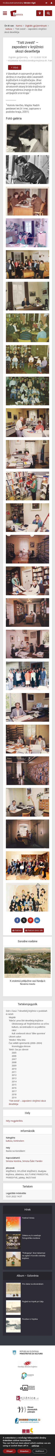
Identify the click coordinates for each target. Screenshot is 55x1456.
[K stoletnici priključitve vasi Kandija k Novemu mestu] (27, 962)
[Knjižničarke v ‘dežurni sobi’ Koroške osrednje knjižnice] (27, 232)
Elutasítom (24, 1451)
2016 (14, 1088)
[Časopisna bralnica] (27, 770)
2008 (14, 1062)
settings (35, 1445)
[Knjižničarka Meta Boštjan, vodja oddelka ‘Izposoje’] (27, 422)
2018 (14, 1094)
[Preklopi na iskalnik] (48, 13)
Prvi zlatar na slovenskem (32, 1284)
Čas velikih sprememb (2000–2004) (25, 1043)
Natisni (18, 930)
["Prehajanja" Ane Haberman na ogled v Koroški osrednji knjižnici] (13, 1259)
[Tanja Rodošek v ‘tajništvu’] (27, 644)
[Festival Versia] (13, 1224)
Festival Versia (28, 1218)
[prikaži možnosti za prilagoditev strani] (46, 2)
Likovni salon (15, 1036)
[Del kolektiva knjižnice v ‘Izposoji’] (27, 201)
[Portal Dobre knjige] (27, 1421)
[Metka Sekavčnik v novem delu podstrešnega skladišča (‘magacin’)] (27, 486)
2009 (14, 1065)
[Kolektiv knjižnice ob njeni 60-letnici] (27, 865)
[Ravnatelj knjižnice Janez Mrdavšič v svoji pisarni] (27, 296)
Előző (15, 67)
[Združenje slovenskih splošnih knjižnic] (27, 1399)
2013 (14, 1078)
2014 (14, 1081)
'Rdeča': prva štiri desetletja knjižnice (26, 1020)
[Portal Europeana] (27, 1376)
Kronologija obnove (21, 1046)
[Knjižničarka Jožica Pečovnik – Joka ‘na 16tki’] (27, 549)
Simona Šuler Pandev (32, 1161)
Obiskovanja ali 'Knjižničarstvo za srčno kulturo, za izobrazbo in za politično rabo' (30, 1027)
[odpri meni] (5, 13)
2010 (14, 1068)
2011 (14, 1072)
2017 (14, 1091)
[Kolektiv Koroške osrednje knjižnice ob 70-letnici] (27, 897)
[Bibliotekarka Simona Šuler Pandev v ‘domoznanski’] (27, 802)
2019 (14, 1097)
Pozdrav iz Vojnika (30, 1319)
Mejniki (12, 1017)
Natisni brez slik (35, 930)
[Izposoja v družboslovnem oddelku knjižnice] (27, 580)
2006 (14, 1055)
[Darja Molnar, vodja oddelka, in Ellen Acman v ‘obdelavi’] (27, 517)
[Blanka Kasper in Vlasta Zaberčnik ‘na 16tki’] (27, 739)
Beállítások (39, 1451)
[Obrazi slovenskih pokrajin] (27, 1409)
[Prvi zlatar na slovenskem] (13, 1290)
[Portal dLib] (28, 1387)
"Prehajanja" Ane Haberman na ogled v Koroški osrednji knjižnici (33, 1255)
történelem (18, 1140)
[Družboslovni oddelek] (27, 612)
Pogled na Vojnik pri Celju (33, 1301)
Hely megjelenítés (14, 1120)
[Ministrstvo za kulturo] (27, 1353)
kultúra (9, 1140)
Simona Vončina (13, 1161)
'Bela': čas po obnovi (18, 1049)
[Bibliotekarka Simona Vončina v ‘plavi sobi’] (27, 834)
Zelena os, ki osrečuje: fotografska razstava (31, 1236)
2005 (14, 1052)
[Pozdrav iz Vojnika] (13, 1325)
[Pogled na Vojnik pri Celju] (13, 1307)
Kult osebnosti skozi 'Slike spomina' (28, 1033)
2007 (14, 1059)
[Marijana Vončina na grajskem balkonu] (27, 169)
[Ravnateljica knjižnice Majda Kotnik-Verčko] (27, 707)
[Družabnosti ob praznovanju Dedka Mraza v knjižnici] (27, 327)
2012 (14, 1075)
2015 (14, 1084)
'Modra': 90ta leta (17, 1039)
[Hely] (39, 13)
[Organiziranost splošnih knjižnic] (27, 1364)
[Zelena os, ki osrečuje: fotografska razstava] (13, 1241)
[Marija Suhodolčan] (27, 138)
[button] (43, 971)
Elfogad (9, 1451)
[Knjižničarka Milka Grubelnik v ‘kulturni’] (27, 454)
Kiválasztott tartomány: (19, 2)
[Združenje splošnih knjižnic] (27, 1431)
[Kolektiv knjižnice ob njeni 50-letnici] (27, 675)
